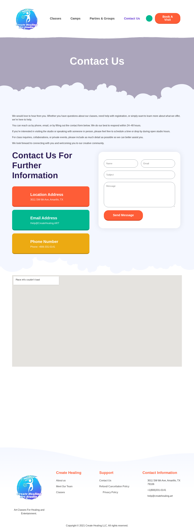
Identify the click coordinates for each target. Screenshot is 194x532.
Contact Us (132, 18)
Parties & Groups (102, 18)
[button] (149, 18)
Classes (55, 18)
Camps (75, 18)
